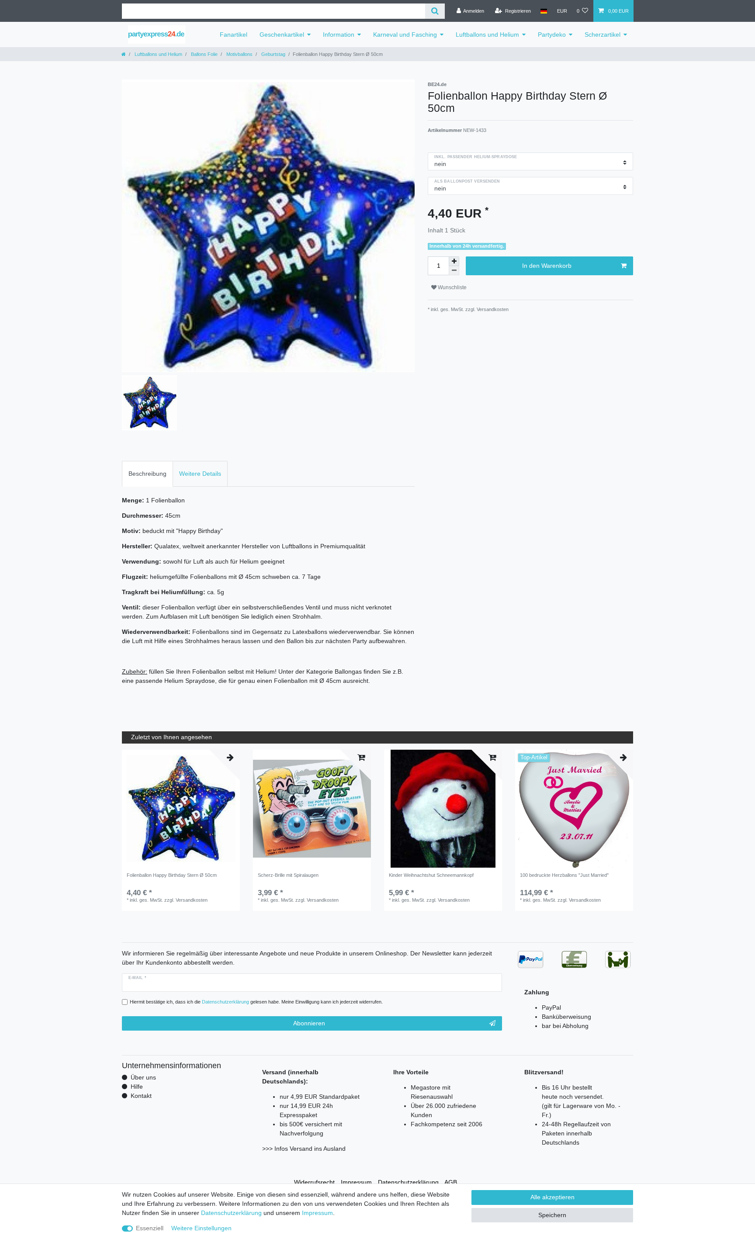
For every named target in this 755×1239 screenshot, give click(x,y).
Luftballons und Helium (487, 34)
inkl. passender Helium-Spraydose (475, 157)
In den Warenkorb (546, 265)
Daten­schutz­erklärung (408, 1182)
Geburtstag (272, 54)
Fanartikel (233, 34)
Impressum (356, 1182)
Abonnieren (309, 1023)
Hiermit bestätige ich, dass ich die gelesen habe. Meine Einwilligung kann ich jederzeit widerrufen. (256, 1001)
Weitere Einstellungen (201, 1228)
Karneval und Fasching (405, 34)
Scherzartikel (602, 34)
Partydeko (552, 34)
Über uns (143, 1077)
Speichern (552, 1214)
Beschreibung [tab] (147, 473)
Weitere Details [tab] (200, 473)
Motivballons (239, 54)
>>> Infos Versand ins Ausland (304, 1148)
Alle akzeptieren (552, 1197)
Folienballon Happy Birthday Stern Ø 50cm (172, 875)
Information (338, 34)
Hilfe (137, 1086)
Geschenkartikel (282, 34)
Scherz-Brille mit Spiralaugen (288, 875)
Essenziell (149, 1228)
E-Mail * (137, 978)
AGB (450, 1182)
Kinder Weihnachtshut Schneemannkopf (431, 875)
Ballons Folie (204, 54)
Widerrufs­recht (314, 1182)
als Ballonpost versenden (467, 181)
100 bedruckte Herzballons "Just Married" (564, 875)
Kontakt (141, 1095)
